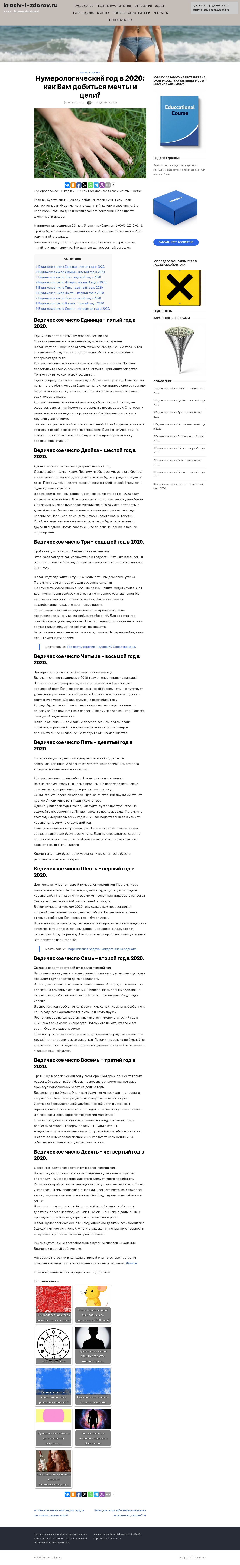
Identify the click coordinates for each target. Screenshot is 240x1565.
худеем (160, 6)
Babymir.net (199, 1557)
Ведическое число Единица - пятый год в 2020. (70, 267)
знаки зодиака (83, 13)
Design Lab (185, 1557)
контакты (161, 13)
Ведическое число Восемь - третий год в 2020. (70, 303)
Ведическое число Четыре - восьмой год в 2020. (71, 282)
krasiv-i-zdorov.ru (31, 5)
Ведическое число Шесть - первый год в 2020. (70, 293)
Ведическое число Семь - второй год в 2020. (69, 298)
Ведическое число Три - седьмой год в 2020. (69, 277)
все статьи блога (120, 20)
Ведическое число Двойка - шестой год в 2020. (70, 272)
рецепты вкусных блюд (114, 6)
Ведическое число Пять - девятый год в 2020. (69, 288)
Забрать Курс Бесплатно (176, 242)
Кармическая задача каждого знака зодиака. (102, 949)
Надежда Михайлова (104, 102)
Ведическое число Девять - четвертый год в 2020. (73, 309)
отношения (143, 6)
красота (103, 13)
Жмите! (131, 1263)
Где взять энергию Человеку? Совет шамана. (101, 647)
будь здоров (84, 6)
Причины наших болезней (131, 13)
